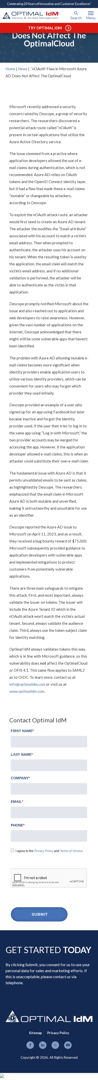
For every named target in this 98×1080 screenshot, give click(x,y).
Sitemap (35, 1033)
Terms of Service (71, 851)
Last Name (22, 754)
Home (10, 68)
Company (20, 778)
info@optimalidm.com (27, 684)
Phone (17, 825)
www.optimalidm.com (26, 691)
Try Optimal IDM (45, 28)
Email (17, 802)
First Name (22, 731)
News (22, 68)
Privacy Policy (43, 851)
